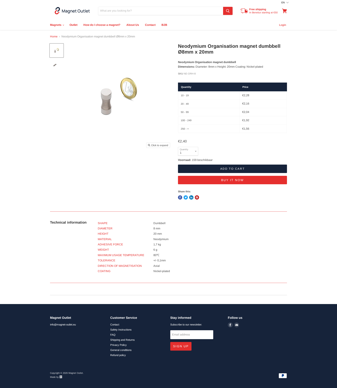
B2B (164, 24)
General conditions (121, 349)
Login (282, 24)
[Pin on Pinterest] (197, 197)
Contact (150, 24)
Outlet (73, 24)
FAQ (112, 334)
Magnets (56, 24)
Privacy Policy (118, 344)
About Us (132, 24)
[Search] (228, 11)
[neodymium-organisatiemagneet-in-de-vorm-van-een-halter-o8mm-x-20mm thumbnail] (57, 50)
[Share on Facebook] (180, 197)
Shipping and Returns (122, 339)
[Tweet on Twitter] (186, 197)
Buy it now (232, 180)
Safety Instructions (121, 329)
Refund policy (118, 355)
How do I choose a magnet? (101, 24)
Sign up (181, 346)
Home (54, 36)
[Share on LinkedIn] (191, 197)
